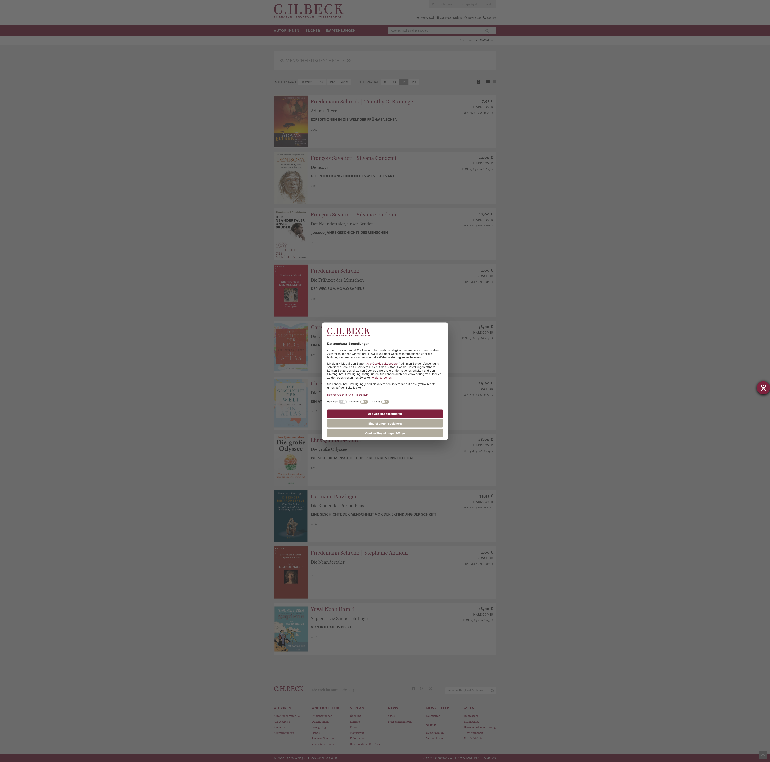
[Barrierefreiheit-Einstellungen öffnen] (763, 387)
